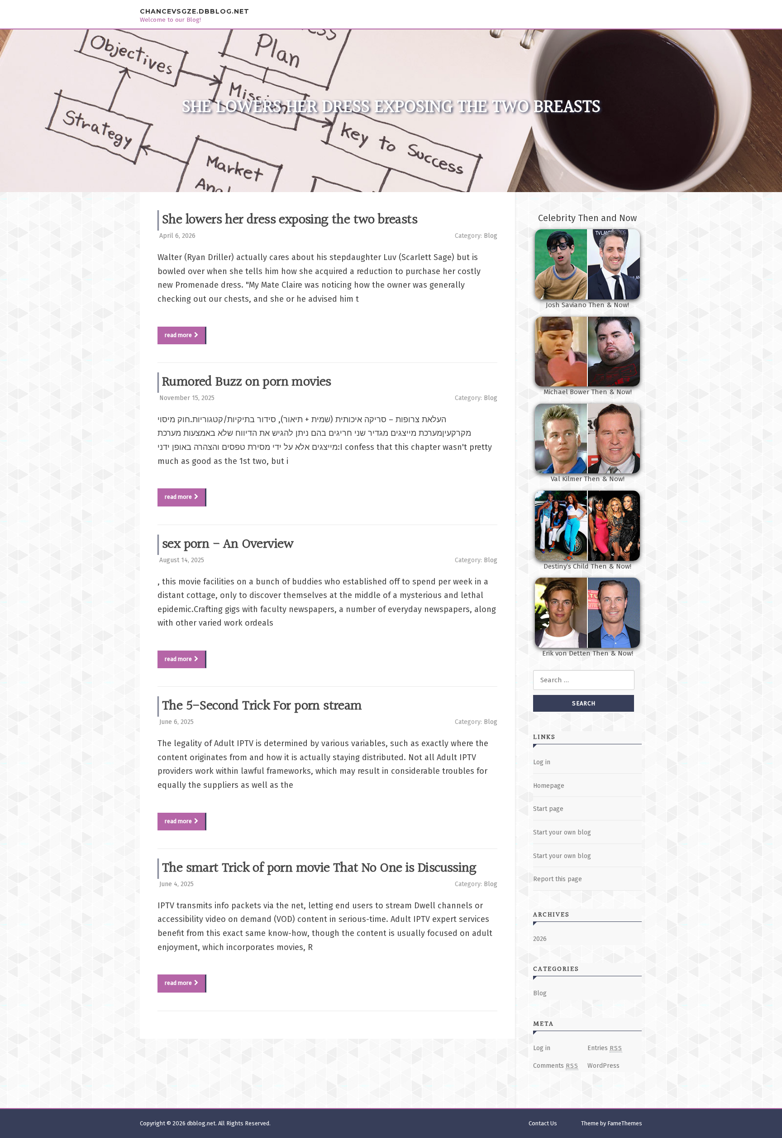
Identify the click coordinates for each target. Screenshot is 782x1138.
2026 (540, 939)
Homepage (548, 786)
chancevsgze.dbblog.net (194, 11)
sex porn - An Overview (228, 544)
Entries (604, 1048)
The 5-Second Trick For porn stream (262, 706)
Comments (555, 1066)
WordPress (603, 1066)
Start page (548, 809)
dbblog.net (201, 1123)
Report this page (557, 879)
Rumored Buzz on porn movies (246, 382)
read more (178, 335)
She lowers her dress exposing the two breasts (289, 220)
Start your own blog (562, 832)
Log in (541, 762)
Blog (490, 236)
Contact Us (543, 1123)
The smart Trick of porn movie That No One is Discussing (319, 868)
